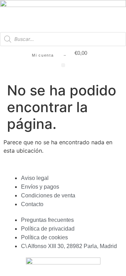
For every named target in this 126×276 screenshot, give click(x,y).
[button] (63, 65)
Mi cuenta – (49, 55)
